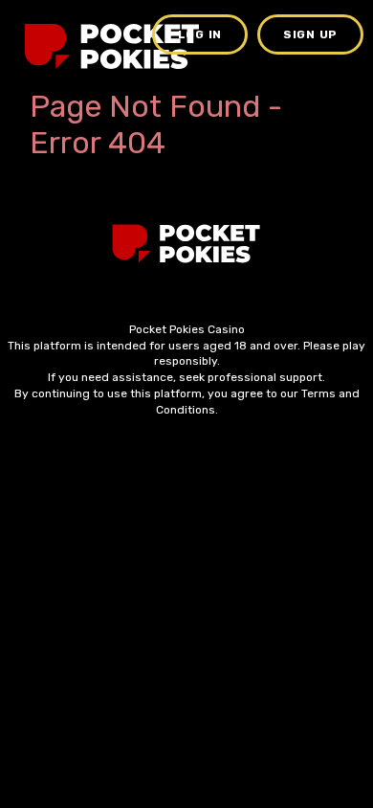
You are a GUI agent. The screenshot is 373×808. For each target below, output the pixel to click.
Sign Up (310, 34)
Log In (200, 34)
